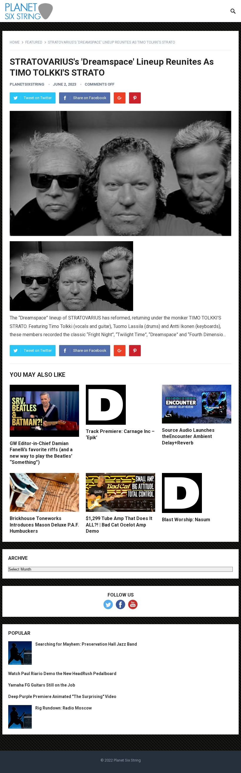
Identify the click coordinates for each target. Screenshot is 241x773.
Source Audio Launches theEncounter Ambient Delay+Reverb (188, 436)
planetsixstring (27, 84)
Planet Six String (127, 760)
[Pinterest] (135, 98)
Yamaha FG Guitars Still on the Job (41, 685)
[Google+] (119, 98)
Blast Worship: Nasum (186, 519)
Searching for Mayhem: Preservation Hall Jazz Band (86, 644)
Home (15, 42)
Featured (33, 42)
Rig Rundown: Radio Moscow (63, 708)
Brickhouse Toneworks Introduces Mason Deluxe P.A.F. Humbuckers (44, 525)
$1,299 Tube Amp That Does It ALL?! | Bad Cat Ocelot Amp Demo (119, 525)
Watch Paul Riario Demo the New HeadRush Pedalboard (62, 673)
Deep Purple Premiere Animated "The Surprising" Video (62, 696)
